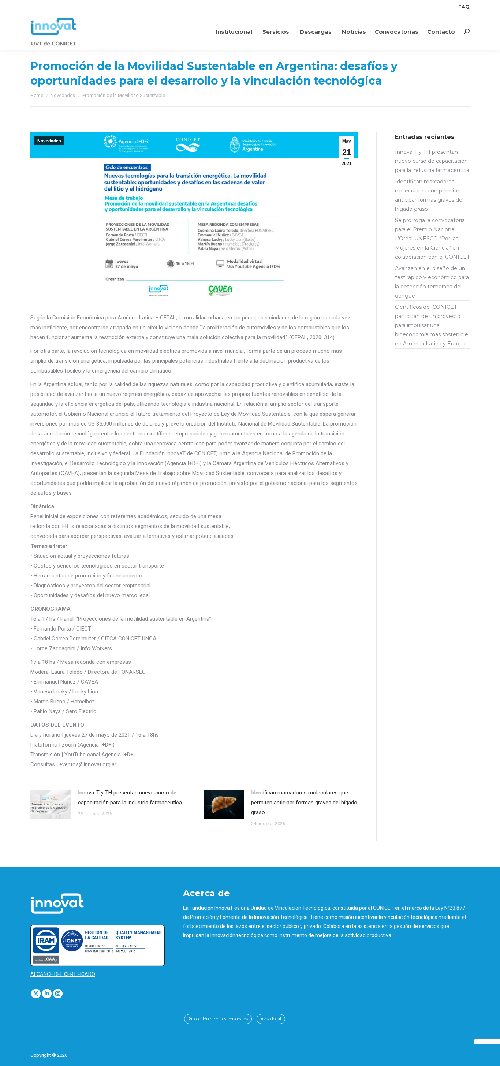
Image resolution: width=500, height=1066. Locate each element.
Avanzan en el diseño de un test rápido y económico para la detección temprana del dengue (432, 282)
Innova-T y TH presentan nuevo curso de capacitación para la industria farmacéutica (130, 797)
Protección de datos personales (218, 1018)
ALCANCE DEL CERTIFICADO (62, 974)
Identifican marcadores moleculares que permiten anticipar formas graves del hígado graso (304, 802)
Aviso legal (271, 1018)
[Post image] (50, 804)
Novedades (49, 140)
